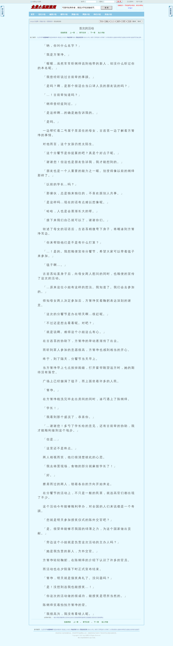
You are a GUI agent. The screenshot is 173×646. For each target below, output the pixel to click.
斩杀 (74, 37)
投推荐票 (64, 33)
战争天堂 (141, 37)
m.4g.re (130, 8)
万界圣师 (97, 37)
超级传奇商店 (117, 37)
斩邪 (92, 37)
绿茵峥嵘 (46, 37)
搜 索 (107, 8)
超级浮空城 (134, 37)
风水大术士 (86, 37)
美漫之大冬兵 (62, 37)
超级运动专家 (126, 37)
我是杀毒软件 (53, 37)
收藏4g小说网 (36, 1)
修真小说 (52, 14)
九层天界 (40, 37)
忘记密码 (130, 1)
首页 (32, 14)
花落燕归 (49, 21)
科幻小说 (97, 14)
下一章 (92, 33)
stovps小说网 (43, 6)
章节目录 (82, 33)
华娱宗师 (69, 37)
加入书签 (101, 33)
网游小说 (86, 14)
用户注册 (139, 1)
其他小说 (108, 14)
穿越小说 (75, 14)
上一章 (72, 33)
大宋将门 (103, 37)
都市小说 (64, 14)
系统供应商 (79, 37)
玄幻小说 (41, 14)
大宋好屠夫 (109, 37)
